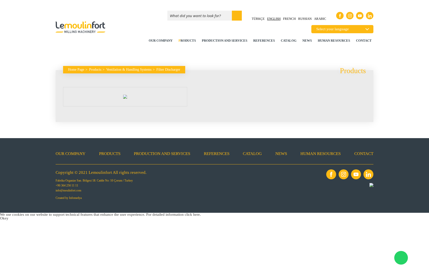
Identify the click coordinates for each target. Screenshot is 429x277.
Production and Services (224, 40)
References (264, 40)
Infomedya (75, 198)
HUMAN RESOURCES (334, 40)
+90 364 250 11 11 (67, 185)
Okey (4, 218)
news (307, 40)
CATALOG (288, 40)
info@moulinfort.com (68, 190)
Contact (364, 40)
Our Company (161, 40)
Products (187, 40)
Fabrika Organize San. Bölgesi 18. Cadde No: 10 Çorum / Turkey (94, 180)
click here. (193, 214)
